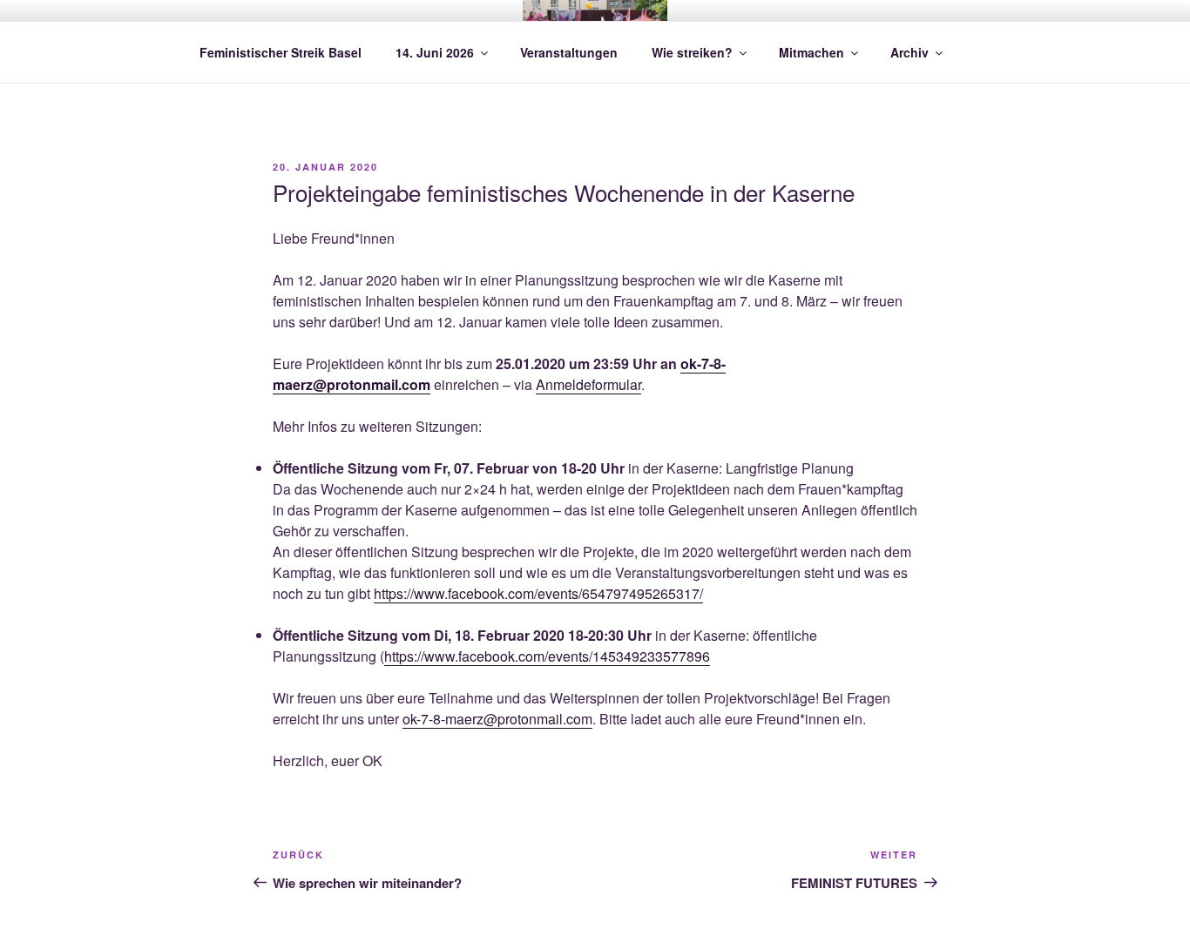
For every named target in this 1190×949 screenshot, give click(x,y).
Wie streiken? (692, 52)
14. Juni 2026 (435, 52)
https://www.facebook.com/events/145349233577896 (547, 656)
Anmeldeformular (588, 384)
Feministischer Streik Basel (280, 52)
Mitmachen (811, 52)
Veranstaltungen (569, 52)
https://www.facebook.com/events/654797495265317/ (538, 593)
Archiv (909, 52)
